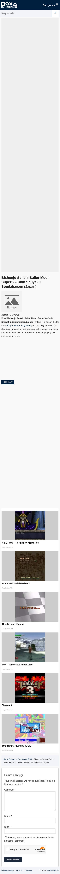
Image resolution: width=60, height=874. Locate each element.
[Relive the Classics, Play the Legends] (9, 5)
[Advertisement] (30, 145)
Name (8, 816)
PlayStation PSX (25, 759)
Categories (51, 5)
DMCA (19, 871)
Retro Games (9, 759)
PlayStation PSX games (19, 325)
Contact (28, 871)
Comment (9, 790)
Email (7, 827)
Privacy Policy (7, 871)
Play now (7, 382)
